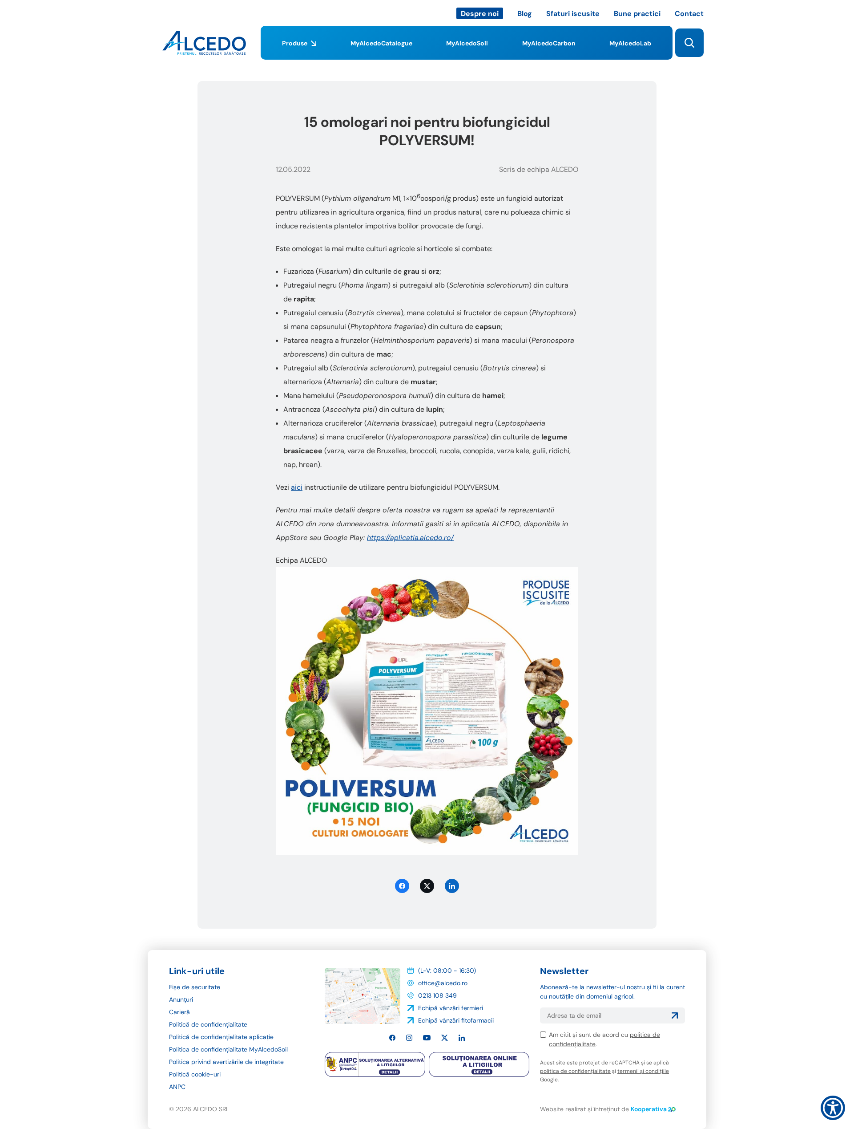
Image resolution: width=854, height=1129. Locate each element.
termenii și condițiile (643, 1071)
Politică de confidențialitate (208, 1024)
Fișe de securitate (194, 987)
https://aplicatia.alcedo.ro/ (410, 537)
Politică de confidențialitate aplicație (221, 1037)
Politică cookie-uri (195, 1074)
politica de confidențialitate (575, 1071)
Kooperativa (649, 1109)
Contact (689, 13)
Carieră (179, 1012)
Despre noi (480, 13)
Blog (524, 13)
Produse (294, 43)
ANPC (177, 1087)
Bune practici (637, 13)
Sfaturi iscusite (573, 13)
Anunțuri (181, 999)
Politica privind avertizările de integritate (226, 1062)
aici (296, 487)
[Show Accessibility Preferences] (833, 1108)
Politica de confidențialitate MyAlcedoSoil (228, 1049)
